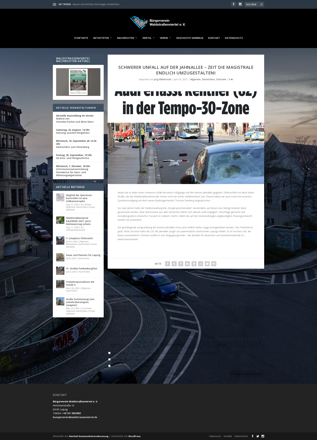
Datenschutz (234, 37)
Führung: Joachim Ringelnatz (73, 131)
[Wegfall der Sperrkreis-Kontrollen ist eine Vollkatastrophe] (60, 197)
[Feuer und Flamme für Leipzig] (60, 257)
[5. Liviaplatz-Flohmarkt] (60, 240)
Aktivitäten (101, 37)
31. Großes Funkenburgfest (81, 268)
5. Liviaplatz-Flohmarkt (79, 238)
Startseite (81, 37)
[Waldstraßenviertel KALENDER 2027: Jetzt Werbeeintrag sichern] (60, 220)
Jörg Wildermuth (162, 79)
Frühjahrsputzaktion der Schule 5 (80, 283)
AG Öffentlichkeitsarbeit (75, 228)
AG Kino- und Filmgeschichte (74, 156)
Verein (164, 37)
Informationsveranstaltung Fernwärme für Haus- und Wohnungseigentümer (73, 171)
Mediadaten (71, 244)
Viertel (147, 37)
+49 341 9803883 (71, 413)
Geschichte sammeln (189, 37)
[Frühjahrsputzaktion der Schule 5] (60, 284)
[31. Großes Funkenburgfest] (60, 271)
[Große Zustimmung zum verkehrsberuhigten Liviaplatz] (60, 301)
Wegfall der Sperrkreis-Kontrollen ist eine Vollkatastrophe (79, 198)
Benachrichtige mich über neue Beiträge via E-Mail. (139, 366)
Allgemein (195, 79)
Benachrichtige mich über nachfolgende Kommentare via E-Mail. (146, 359)
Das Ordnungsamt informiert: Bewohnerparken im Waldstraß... (105, 4)
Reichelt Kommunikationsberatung (88, 436)
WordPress (134, 436)
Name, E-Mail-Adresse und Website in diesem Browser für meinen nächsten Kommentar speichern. (165, 353)
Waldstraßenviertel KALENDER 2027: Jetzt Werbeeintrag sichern (78, 220)
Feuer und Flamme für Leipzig (83, 255)
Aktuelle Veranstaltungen (76, 107)
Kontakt (214, 37)
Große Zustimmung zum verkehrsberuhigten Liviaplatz (80, 302)
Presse (91, 207)
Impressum (215, 436)
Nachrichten (125, 37)
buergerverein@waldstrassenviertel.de (75, 417)
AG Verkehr (86, 204)
